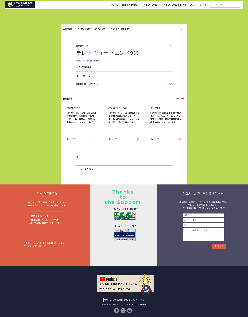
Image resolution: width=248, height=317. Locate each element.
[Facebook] (116, 310)
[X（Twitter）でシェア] (84, 75)
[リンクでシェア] (90, 75)
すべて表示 (180, 98)
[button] (181, 29)
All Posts (67, 28)
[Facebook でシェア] (77, 75)
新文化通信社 (73, 108)
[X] (123, 310)
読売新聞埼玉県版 (118, 108)
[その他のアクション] (170, 46)
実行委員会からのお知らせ (91, 28)
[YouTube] (129, 310)
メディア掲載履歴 (119, 28)
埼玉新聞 (155, 108)
